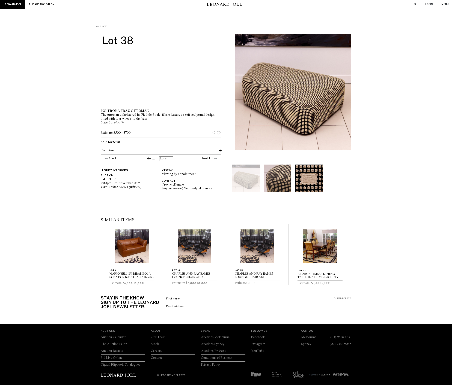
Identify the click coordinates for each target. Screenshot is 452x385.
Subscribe (344, 298)
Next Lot (207, 158)
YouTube (257, 351)
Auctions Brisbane (213, 351)
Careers (156, 351)
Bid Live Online (112, 358)
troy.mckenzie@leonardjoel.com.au (208, 188)
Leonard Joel (13, 4)
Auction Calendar (113, 337)
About (156, 331)
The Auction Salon (41, 4)
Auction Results (112, 351)
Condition (108, 150)
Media (155, 344)
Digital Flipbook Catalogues (120, 365)
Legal (205, 331)
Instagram (258, 344)
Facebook (258, 337)
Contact (156, 358)
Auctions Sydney (212, 344)
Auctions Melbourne (215, 337)
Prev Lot (114, 158)
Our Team (158, 337)
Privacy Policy (211, 365)
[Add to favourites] (218, 133)
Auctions (108, 331)
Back (103, 26)
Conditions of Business (216, 358)
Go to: (151, 158)
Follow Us (259, 331)
